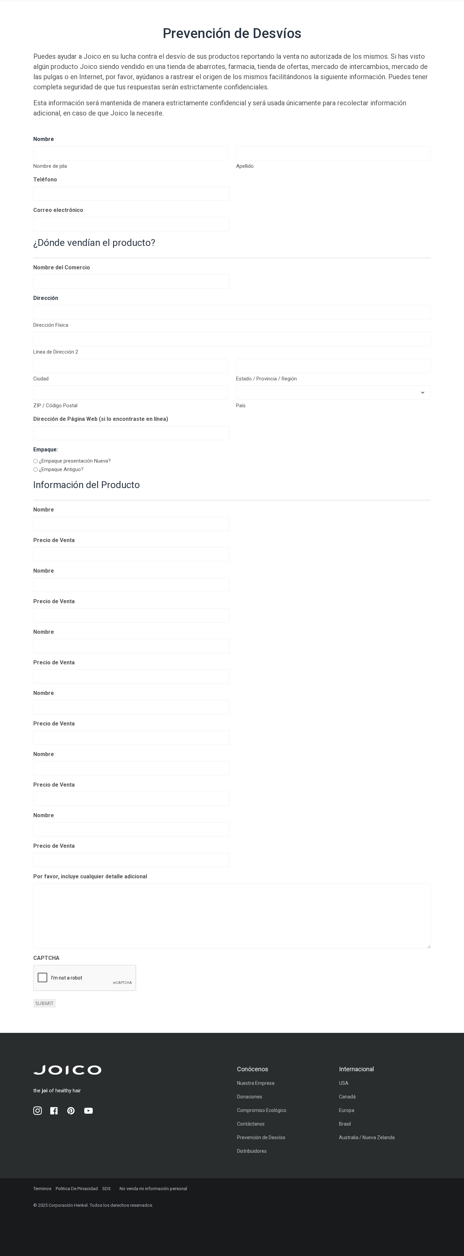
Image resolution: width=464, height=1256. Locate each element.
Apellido (245, 166)
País (241, 405)
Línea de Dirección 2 (55, 352)
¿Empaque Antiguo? (61, 469)
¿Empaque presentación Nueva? (75, 461)
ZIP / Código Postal (55, 405)
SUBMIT (44, 1003)
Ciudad (41, 379)
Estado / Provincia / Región (266, 379)
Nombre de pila (50, 166)
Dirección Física (50, 325)
